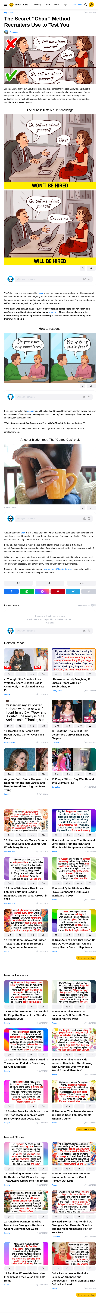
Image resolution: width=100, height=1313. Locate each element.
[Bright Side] (18, 4)
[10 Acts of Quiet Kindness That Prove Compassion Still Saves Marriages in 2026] (74, 869)
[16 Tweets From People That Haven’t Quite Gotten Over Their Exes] (26, 712)
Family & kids (57, 691)
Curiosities (56, 787)
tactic (41, 293)
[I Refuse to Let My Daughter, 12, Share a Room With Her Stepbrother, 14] (74, 660)
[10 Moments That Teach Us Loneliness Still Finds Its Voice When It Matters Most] (74, 992)
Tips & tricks (56, 742)
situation (31, 411)
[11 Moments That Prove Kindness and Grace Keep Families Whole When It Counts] (74, 1092)
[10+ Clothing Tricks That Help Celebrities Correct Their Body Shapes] (74, 712)
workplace (53, 312)
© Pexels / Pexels (10, 507)
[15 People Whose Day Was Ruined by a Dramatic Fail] (74, 760)
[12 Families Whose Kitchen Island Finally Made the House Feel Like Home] (26, 1254)
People (7, 694)
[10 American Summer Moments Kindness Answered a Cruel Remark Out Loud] (74, 1154)
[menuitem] (37, 4)
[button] (18, 583)
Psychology (9, 12)
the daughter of (57, 569)
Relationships (9, 742)
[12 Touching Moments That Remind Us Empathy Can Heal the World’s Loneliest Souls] (26, 992)
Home (6, 951)
